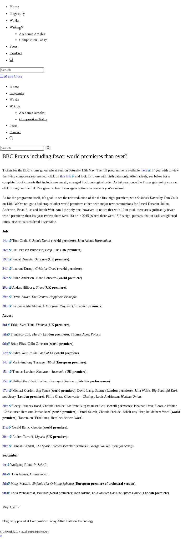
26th (5, 278)
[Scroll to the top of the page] (1, 536)
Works (14, 99)
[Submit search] (48, 148)
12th (5, 353)
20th (5, 406)
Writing (15, 106)
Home (14, 86)
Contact (15, 132)
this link (65, 176)
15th (5, 372)
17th (5, 390)
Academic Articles (32, 112)
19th (5, 259)
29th (5, 297)
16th (5, 250)
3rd (4, 325)
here (144, 170)
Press (13, 125)
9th (4, 344)
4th (4, 474)
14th (5, 240)
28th (5, 287)
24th (5, 268)
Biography (17, 93)
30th (5, 306)
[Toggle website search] (11, 59)
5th (4, 334)
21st (5, 427)
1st (4, 465)
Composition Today (33, 119)
